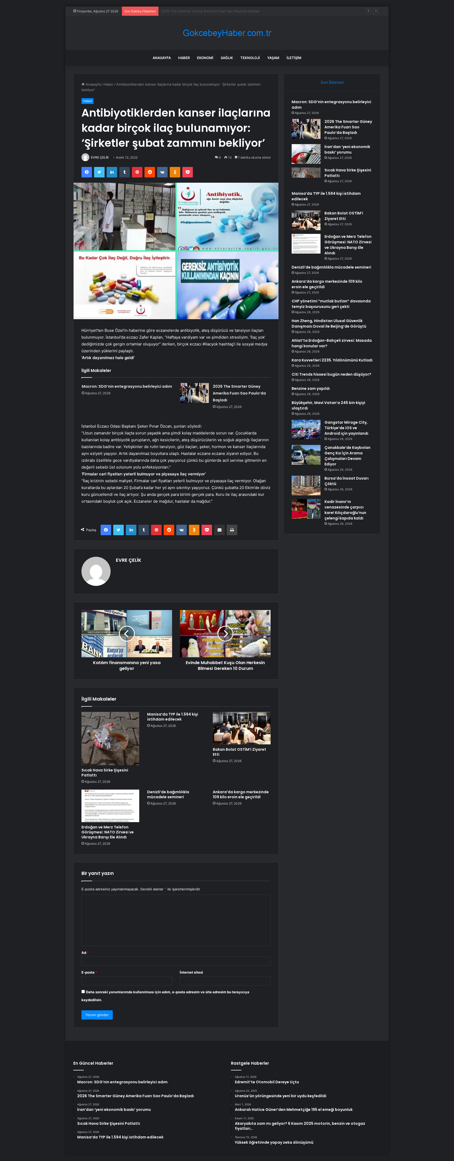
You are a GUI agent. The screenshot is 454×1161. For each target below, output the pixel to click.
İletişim (294, 58)
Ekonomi (205, 58)
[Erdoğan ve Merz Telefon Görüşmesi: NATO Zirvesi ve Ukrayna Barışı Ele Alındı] (110, 806)
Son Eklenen (332, 82)
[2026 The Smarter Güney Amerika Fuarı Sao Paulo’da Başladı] (194, 393)
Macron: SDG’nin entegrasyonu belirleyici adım (127, 386)
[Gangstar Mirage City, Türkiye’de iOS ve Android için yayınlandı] (306, 429)
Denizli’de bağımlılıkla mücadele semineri (168, 794)
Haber (184, 58)
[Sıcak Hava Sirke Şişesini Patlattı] (110, 738)
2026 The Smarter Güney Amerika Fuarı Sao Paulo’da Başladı (239, 393)
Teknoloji (250, 58)
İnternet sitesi (191, 972)
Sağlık (227, 58)
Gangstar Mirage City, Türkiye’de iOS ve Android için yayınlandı (346, 428)
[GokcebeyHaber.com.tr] (227, 33)
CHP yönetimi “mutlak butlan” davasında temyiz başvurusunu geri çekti (331, 303)
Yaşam (273, 58)
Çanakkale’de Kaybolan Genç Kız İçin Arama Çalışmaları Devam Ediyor (347, 456)
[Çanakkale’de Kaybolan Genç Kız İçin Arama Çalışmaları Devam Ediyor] (306, 455)
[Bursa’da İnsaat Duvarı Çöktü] (306, 485)
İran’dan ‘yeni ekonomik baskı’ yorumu (191, 11)
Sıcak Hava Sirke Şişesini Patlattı (104, 773)
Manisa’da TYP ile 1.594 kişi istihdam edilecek (172, 717)
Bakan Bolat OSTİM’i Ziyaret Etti (239, 752)
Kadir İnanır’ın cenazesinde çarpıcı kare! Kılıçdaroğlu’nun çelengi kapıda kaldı (345, 510)
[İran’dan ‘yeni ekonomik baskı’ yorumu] (306, 154)
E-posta (89, 972)
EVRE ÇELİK (100, 157)
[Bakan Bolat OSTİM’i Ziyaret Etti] (242, 728)
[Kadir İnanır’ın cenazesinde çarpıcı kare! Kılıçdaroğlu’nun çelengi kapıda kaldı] (306, 509)
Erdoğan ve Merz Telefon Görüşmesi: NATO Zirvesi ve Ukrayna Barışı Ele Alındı (107, 832)
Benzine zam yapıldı (311, 388)
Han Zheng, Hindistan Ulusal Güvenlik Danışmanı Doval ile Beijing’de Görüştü (329, 323)
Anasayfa (162, 58)
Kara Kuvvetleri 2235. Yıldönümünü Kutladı (332, 360)
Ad (85, 952)
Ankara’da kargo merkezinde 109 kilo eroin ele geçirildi (241, 794)
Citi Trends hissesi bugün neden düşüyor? (331, 374)
